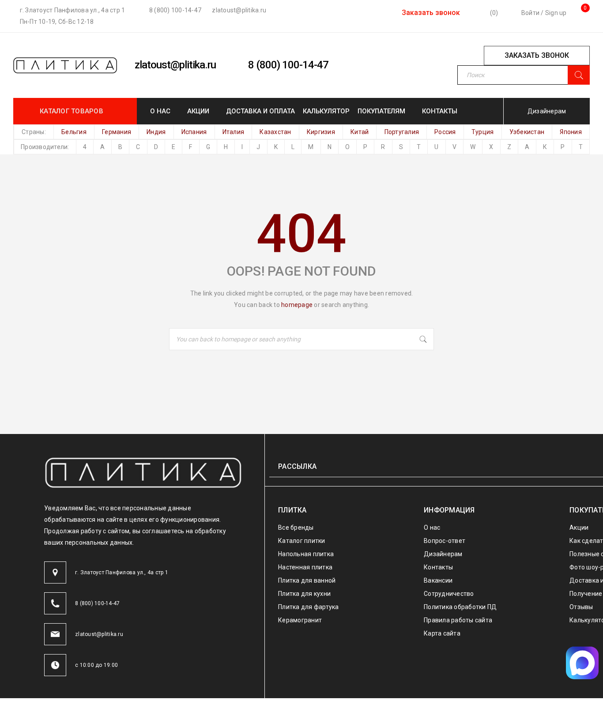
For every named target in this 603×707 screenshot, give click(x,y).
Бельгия (74, 131)
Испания (194, 131)
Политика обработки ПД (460, 606)
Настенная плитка (305, 567)
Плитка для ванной (306, 580)
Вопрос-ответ (444, 540)
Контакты (438, 567)
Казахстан (275, 131)
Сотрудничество (449, 593)
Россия (445, 131)
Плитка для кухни (304, 593)
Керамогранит (300, 620)
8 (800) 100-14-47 (174, 10)
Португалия (401, 131)
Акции (578, 527)
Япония (571, 131)
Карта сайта (442, 633)
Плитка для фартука (308, 606)
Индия (156, 131)
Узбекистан (527, 131)
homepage (297, 304)
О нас (432, 527)
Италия (233, 131)
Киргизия (321, 131)
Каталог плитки (301, 540)
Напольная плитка (306, 553)
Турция (482, 131)
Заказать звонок (430, 12)
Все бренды (296, 527)
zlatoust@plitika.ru (238, 10)
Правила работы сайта (458, 620)
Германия (116, 131)
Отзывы (581, 606)
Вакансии (438, 580)
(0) (493, 12)
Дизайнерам (547, 111)
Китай (359, 131)
